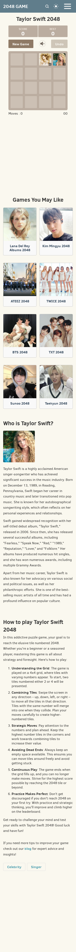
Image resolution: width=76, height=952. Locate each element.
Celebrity (14, 867)
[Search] (47, 6)
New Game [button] (20, 44)
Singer (36, 867)
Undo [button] (59, 44)
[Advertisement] (38, 155)
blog (27, 848)
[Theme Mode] (55, 6)
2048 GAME (15, 6)
